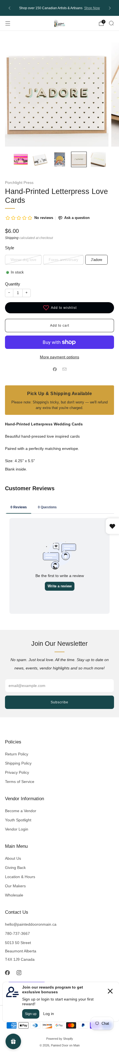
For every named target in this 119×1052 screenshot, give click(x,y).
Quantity (12, 284)
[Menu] (8, 23)
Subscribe (59, 702)
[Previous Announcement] (9, 8)
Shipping (12, 238)
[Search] (111, 23)
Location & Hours (20, 876)
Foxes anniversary (63, 260)
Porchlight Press (19, 183)
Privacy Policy (17, 772)
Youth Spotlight (18, 820)
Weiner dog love (23, 260)
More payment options (59, 357)
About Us (13, 858)
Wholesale (14, 895)
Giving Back (15, 867)
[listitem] (60, 8)
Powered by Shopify (59, 1038)
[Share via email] (64, 369)
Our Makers (15, 886)
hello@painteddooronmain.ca (30, 924)
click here (68, 9)
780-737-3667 (17, 933)
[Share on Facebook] (55, 369)
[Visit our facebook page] (7, 973)
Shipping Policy (18, 763)
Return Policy (16, 754)
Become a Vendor (20, 811)
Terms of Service (19, 781)
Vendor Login (16, 829)
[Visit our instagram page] (19, 973)
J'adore (96, 260)
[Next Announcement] (110, 8)
